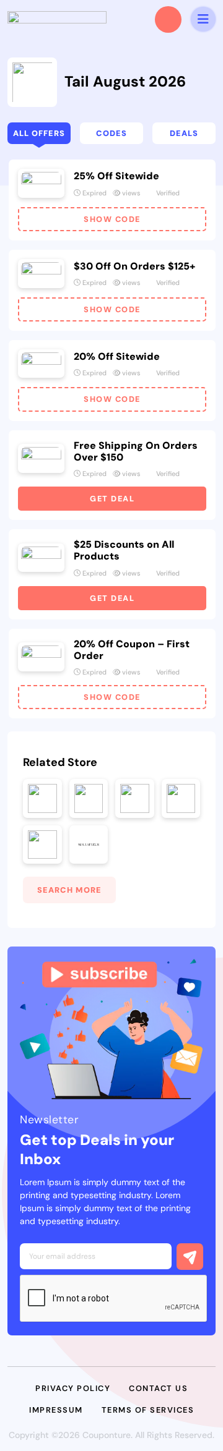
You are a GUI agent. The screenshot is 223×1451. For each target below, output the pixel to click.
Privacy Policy (72, 1388)
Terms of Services (148, 1410)
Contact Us (158, 1388)
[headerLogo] (57, 19)
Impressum (56, 1410)
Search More (69, 890)
